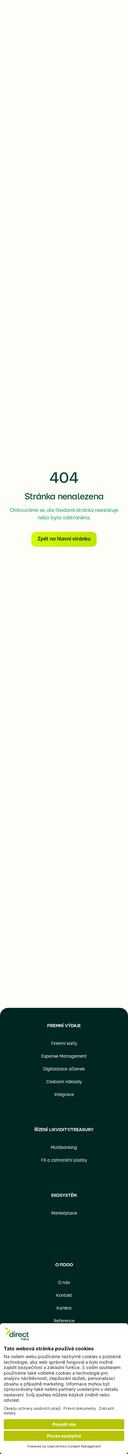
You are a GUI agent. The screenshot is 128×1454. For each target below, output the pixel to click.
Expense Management (64, 1057)
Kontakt (64, 1296)
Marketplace (64, 1213)
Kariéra (64, 1308)
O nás (64, 1283)
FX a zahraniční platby (64, 1161)
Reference (64, 1321)
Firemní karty (64, 1044)
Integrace (64, 1095)
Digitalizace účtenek (64, 1069)
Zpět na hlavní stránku (64, 539)
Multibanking (64, 1148)
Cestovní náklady (64, 1082)
